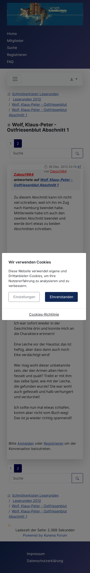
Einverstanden (61, 297)
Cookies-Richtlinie (44, 314)
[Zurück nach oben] (82, 564)
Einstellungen (24, 297)
